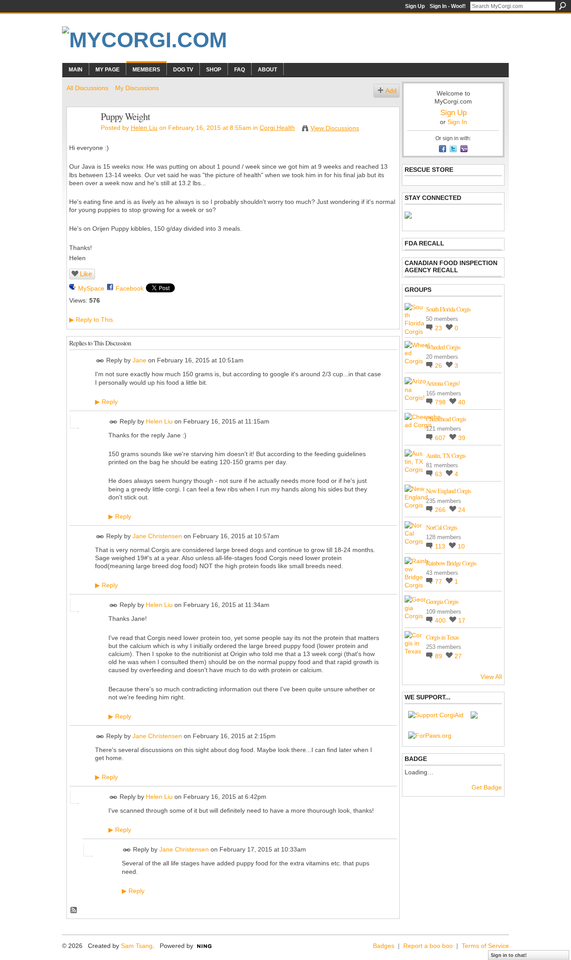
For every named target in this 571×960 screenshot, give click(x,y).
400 (441, 620)
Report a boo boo (428, 945)
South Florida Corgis (448, 309)
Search (562, 6)
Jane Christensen (157, 536)
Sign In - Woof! (448, 6)
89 (439, 656)
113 (441, 546)
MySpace (91, 288)
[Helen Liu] (81, 135)
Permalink (100, 361)
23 (439, 328)
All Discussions (87, 87)
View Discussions (334, 128)
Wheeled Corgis (443, 347)
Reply (106, 401)
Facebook (130, 288)
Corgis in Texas (442, 637)
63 (439, 474)
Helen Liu (144, 127)
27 (458, 656)
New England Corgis (448, 490)
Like (86, 274)
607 (441, 437)
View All (491, 676)
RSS (74, 910)
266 (441, 509)
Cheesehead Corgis (446, 419)
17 (461, 620)
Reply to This (91, 319)
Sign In (457, 121)
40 (461, 402)
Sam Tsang (137, 945)
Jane (139, 360)
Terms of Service (485, 945)
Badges (383, 945)
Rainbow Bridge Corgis (451, 563)
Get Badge (487, 787)
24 (461, 509)
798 (441, 402)
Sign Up (415, 6)
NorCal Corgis (441, 527)
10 (461, 546)
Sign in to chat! (509, 955)
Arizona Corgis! (443, 383)
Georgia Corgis (442, 601)
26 (439, 365)
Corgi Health (277, 127)
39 (461, 437)
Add (391, 90)
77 (439, 581)
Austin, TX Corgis (445, 455)
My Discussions (137, 87)
